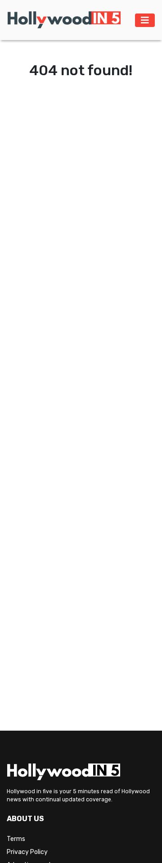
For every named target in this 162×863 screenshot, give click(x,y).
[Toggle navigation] (145, 20)
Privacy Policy (27, 852)
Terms (16, 839)
